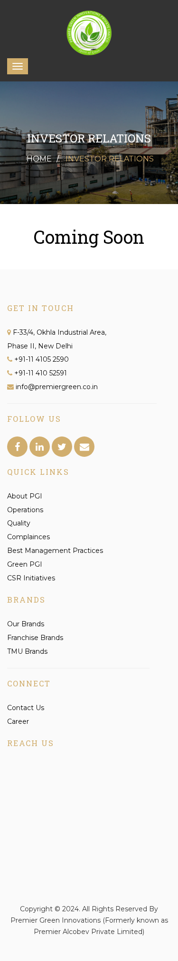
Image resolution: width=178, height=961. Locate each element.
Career (18, 721)
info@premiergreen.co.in (56, 387)
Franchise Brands (35, 637)
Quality (18, 523)
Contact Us (25, 707)
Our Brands (25, 624)
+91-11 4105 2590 (41, 359)
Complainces (28, 537)
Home (39, 158)
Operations (25, 510)
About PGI (24, 496)
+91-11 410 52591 (40, 373)
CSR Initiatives (31, 578)
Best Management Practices (55, 550)
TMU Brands (27, 651)
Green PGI (24, 564)
